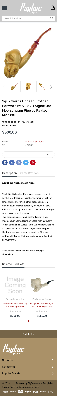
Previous (4, 86)
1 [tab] (28, 321)
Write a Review (9, 125)
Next (51, 86)
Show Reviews (29, 173)
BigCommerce (35, 383)
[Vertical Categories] (4, 8)
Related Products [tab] (13, 264)
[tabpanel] (15, 295)
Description (9, 173)
